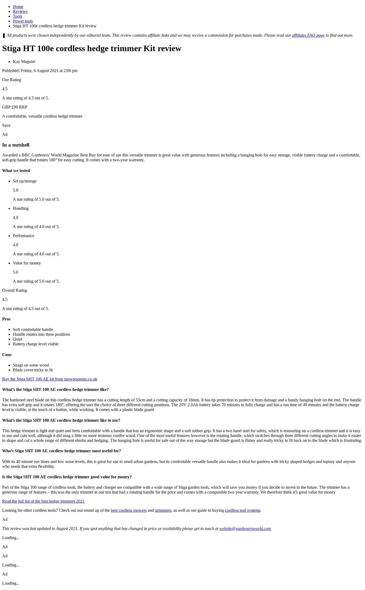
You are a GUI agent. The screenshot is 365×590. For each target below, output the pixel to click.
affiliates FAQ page (308, 35)
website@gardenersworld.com (245, 528)
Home (18, 6)
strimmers (163, 510)
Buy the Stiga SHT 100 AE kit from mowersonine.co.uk (49, 379)
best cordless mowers (129, 510)
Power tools (23, 21)
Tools (17, 16)
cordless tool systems (242, 510)
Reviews (20, 11)
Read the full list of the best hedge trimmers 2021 (43, 501)
